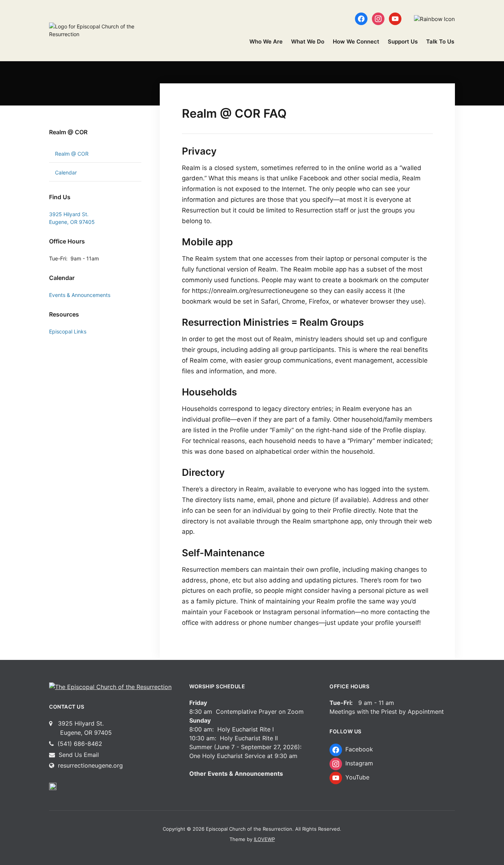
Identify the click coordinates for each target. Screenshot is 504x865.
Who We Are (266, 41)
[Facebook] (361, 18)
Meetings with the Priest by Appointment (386, 711)
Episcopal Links (67, 331)
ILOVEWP (264, 839)
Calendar (66, 172)
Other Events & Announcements (236, 773)
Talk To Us (440, 41)
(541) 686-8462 (79, 743)
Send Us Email (78, 754)
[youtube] (395, 18)
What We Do (307, 41)
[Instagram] (378, 18)
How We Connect (356, 41)
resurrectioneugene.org (90, 765)
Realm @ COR (68, 132)
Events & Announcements (79, 295)
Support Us (403, 41)
